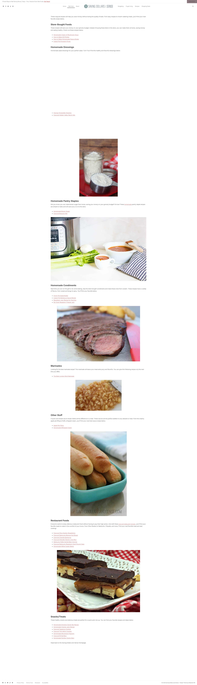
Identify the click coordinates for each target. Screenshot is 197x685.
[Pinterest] (13, 6)
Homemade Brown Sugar (61, 211)
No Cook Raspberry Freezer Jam (63, 302)
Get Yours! (47, 1)
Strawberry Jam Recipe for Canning (64, 300)
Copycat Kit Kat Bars (60, 636)
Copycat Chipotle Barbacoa (62, 537)
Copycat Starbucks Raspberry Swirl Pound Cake (68, 544)
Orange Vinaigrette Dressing (62, 113)
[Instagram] (6, 6)
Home (64, 6)
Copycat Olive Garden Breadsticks (64, 533)
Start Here (71, 6)
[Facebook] (3, 6)
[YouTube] (8, 6)
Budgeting (121, 6)
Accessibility (45, 682)
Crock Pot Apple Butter (60, 296)
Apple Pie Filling (58, 425)
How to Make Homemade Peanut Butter (66, 39)
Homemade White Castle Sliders (63, 546)
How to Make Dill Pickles (61, 37)
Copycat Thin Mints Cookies (62, 631)
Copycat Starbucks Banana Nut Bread (65, 535)
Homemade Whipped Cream (62, 428)
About (77, 6)
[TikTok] (10, 6)
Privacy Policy (20, 682)
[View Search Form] (193, 6)
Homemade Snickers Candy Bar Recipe (66, 625)
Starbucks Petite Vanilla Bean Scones (65, 542)
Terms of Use (29, 682)
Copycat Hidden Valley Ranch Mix (64, 115)
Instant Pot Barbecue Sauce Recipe (64, 298)
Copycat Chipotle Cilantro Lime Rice (64, 540)
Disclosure (37, 682)
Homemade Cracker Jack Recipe (63, 627)
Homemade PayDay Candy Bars (63, 638)
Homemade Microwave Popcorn (63, 633)
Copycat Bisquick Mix (60, 213)
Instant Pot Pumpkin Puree (61, 41)
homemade (128, 204)
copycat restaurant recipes (126, 524)
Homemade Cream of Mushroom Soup (65, 35)
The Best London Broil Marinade (63, 376)
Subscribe (192, 1)
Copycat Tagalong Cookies (62, 629)
